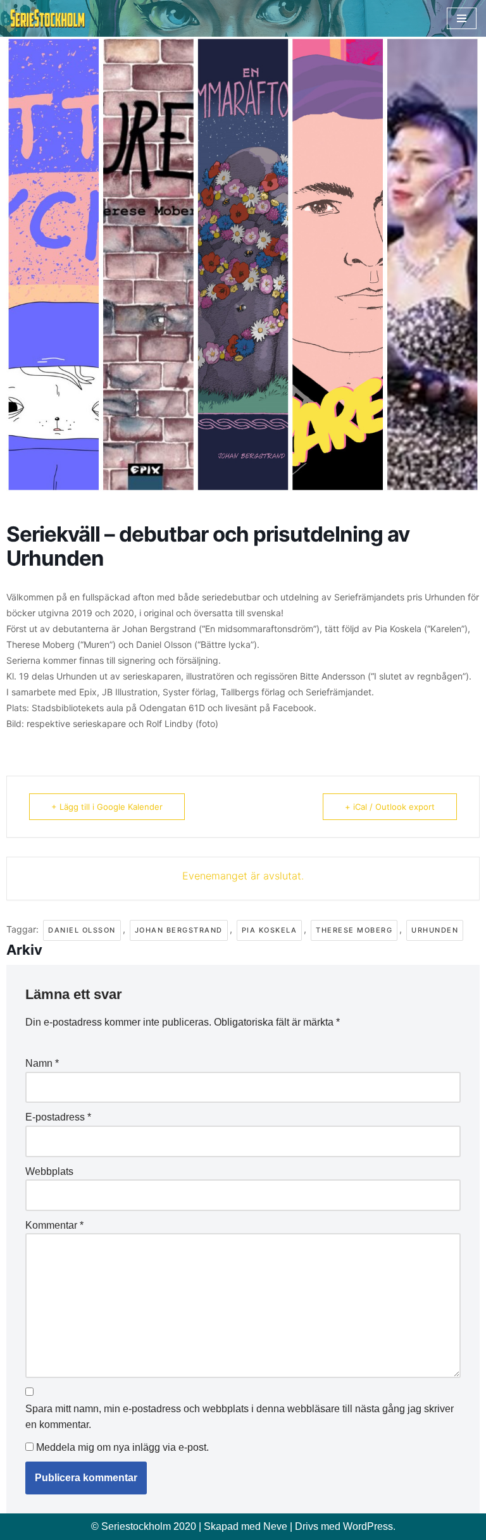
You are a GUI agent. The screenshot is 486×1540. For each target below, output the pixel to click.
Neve (275, 1526)
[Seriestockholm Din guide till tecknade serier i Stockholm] (47, 18)
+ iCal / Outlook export (390, 807)
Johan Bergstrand (179, 930)
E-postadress (58, 1117)
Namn (42, 1063)
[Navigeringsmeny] (462, 18)
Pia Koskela (269, 930)
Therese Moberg (354, 930)
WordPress (368, 1526)
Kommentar (54, 1225)
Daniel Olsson (82, 930)
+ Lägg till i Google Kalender (107, 807)
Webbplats (49, 1171)
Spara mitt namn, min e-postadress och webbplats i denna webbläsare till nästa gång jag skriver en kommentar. (239, 1417)
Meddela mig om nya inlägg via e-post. (122, 1447)
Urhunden (434, 930)
